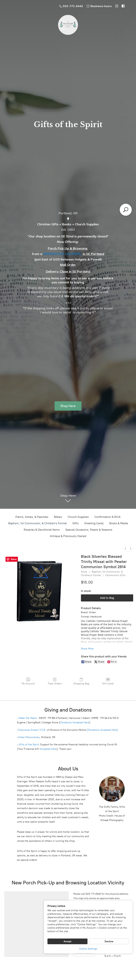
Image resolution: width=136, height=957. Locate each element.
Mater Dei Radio (28, 718)
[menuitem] (125, 548)
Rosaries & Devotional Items (42, 529)
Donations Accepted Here (74, 722)
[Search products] (126, 210)
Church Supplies (78, 517)
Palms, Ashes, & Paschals (31, 517)
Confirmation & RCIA (107, 517)
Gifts (75, 523)
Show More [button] (87, 648)
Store (84, 571)
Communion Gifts (115, 575)
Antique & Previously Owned (68, 536)
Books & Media (118, 523)
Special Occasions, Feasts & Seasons (88, 529)
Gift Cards (108, 683)
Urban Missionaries (29, 737)
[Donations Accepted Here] (102, 729)
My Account (28, 683)
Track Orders (55, 683)
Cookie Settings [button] (88, 948)
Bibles (58, 517)
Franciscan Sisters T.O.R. (32, 729)
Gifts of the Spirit (29, 744)
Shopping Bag (81, 683)
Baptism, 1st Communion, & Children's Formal (37, 523)
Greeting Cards (94, 523)
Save (14, 559)
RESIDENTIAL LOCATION (62, 254)
